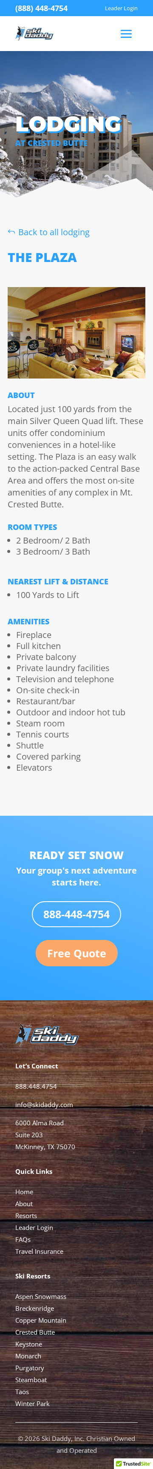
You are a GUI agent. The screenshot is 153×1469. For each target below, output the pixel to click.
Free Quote (76, 953)
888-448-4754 (76, 914)
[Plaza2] (76, 375)
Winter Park (32, 1403)
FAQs (23, 1239)
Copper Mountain (40, 1320)
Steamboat (31, 1379)
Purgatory (29, 1368)
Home (24, 1191)
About (24, 1203)
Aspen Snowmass (40, 1296)
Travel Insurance (39, 1251)
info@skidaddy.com (44, 1104)
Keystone (28, 1344)
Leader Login (34, 1227)
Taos (22, 1391)
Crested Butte (35, 1332)
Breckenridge (34, 1308)
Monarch (28, 1356)
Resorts (26, 1215)
